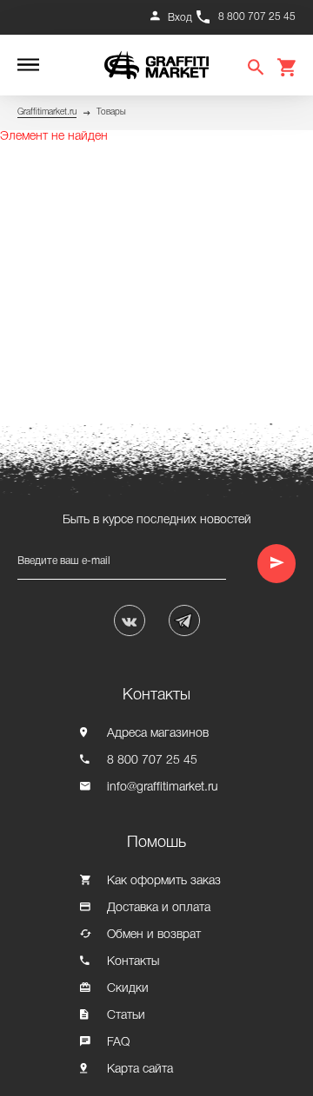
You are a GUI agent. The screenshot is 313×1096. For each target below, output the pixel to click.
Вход (180, 18)
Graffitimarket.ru (47, 112)
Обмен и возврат (154, 935)
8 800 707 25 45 (257, 17)
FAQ (118, 1042)
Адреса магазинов (158, 733)
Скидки (128, 988)
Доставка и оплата (158, 908)
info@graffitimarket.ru (162, 787)
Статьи (126, 1015)
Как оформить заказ (164, 881)
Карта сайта (140, 1069)
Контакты (133, 962)
